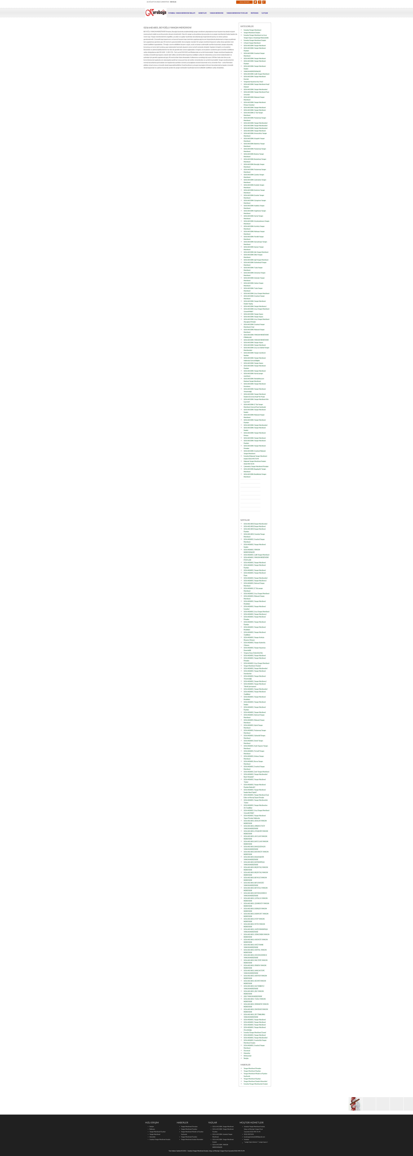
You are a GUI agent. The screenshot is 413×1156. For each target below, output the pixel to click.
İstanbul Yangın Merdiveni (252, 30)
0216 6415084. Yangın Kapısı (253, 314)
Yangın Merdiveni (216, 13)
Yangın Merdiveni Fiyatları (237, 13)
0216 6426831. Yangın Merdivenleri (255, 578)
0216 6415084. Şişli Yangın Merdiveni (256, 260)
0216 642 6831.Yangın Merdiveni (255, 526)
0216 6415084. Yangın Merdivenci (255, 306)
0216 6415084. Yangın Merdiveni (255, 45)
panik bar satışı (250, 1142)
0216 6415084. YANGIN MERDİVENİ (256, 340)
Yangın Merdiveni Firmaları (252, 1068)
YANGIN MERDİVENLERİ (252, 71)
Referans (254, 13)
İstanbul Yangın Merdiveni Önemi (255, 1032)
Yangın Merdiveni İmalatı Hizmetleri (255, 1081)
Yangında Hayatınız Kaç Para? (253, 82)
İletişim (265, 13)
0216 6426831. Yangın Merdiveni (255, 562)
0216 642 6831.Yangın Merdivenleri (255, 524)
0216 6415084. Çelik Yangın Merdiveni (256, 74)
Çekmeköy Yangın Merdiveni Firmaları (256, 466)
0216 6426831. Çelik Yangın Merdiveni (256, 555)
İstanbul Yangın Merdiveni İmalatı (181, 13)
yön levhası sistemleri (263, 1142)
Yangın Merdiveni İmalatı (252, 32)
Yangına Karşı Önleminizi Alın (253, 653)
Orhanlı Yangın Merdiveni (252, 43)
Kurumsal (247, 1050)
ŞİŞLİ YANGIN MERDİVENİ (253, 996)
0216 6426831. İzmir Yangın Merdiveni (256, 772)
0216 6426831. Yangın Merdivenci (255, 580)
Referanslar (247, 1056)
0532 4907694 (244, 2)
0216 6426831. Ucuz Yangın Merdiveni (256, 593)
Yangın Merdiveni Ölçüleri (252, 666)
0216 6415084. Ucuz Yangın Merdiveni (256, 293)
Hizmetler (202, 13)
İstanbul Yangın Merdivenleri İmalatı (256, 1084)
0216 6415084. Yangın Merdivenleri (255, 89)
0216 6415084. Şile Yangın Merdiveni (256, 252)
